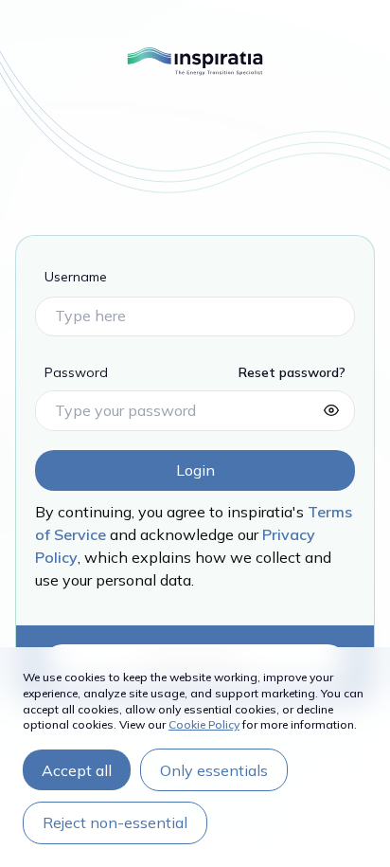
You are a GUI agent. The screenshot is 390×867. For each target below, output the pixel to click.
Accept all (77, 770)
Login (195, 470)
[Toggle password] (331, 410)
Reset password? (292, 372)
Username (75, 276)
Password (76, 372)
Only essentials (214, 770)
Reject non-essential (115, 822)
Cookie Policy (203, 724)
